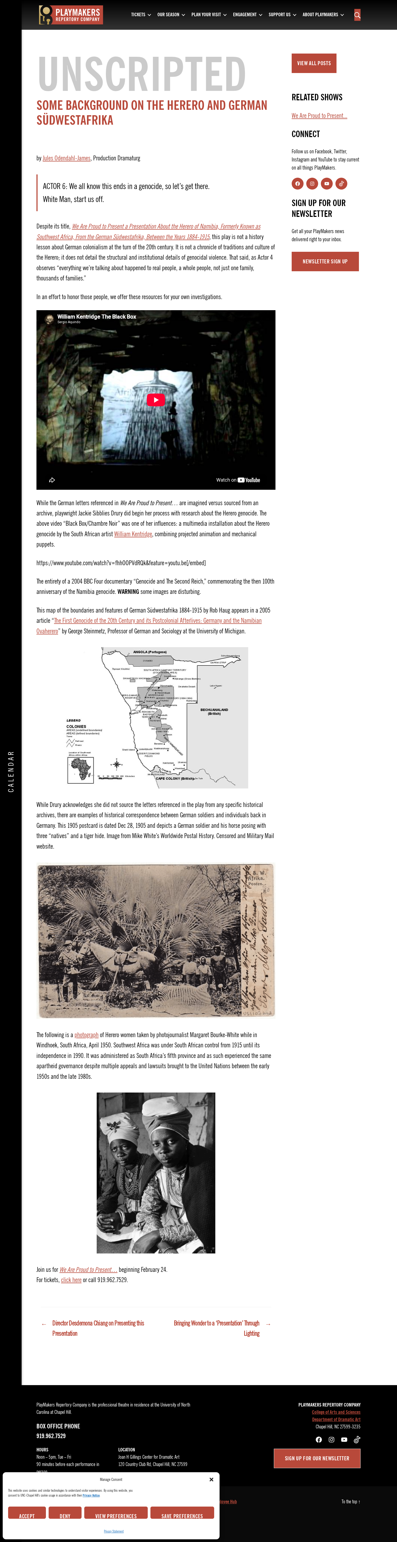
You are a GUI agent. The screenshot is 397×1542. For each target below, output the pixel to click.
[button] (211, 1479)
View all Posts (314, 63)
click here (71, 1280)
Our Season (168, 15)
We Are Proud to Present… (88, 1270)
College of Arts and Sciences (336, 1412)
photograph (87, 1035)
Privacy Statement (114, 1531)
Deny (65, 1516)
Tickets (138, 15)
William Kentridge (133, 534)
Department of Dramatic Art (336, 1419)
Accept (27, 1516)
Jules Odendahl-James (66, 158)
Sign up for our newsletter (317, 1458)
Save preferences (182, 1516)
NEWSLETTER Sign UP (325, 261)
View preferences (116, 1516)
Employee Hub (225, 1501)
